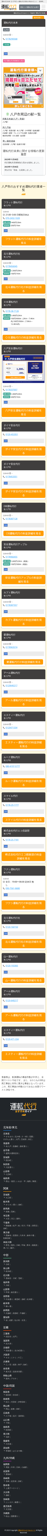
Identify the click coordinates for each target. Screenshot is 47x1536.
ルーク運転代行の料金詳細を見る (23, 783)
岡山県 (6, 1405)
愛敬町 (8, 1474)
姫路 (14, 1364)
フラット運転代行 (13, 202)
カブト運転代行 (12, 592)
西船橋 (8, 1225)
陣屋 (34, 1181)
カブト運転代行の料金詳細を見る (23, 622)
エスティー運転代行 (14, 715)
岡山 (7, 1409)
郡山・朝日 (10, 1181)
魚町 (25, 1364)
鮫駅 (10, 133)
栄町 (5, 1228)
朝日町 (8, 1395)
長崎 (7, 1481)
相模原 (34, 1245)
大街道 (8, 1444)
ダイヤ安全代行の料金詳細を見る (23, 451)
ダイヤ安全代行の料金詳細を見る (23, 493)
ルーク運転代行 (12, 757)
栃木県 (6, 1201)
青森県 (32, 13)
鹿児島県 (7, 1506)
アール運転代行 (12, 672)
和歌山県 (7, 1375)
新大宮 (8, 1371)
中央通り (9, 1299)
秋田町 (8, 1430)
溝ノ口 (6, 1248)
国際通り (14, 1516)
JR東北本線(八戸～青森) (14, 118)
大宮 (7, 1218)
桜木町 (8, 1271)
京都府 (6, 1347)
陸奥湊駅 (36, 130)
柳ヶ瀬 (8, 1306)
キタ (7, 1357)
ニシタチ (9, 1502)
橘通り (17, 1502)
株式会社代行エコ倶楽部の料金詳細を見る (23, 856)
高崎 (13, 1211)
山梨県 (6, 1289)
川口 (13, 1218)
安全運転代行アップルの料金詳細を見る (23, 579)
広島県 (6, 1412)
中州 (13, 1467)
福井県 (6, 1282)
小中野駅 (28, 130)
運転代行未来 (11, 22)
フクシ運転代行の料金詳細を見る (23, 905)
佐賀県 (6, 1471)
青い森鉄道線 (9, 140)
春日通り (14, 1292)
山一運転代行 (11, 956)
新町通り (23, 1146)
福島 (29, 1181)
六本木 (22, 1235)
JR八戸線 (7, 127)
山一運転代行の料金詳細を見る (23, 980)
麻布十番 (30, 1235)
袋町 (23, 1299)
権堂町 (17, 1299)
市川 (23, 1225)
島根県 (6, 1398)
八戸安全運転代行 (13, 348)
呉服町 (8, 1313)
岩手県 (6, 1150)
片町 (7, 1285)
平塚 (23, 1245)
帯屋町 (8, 1451)
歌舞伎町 (7, 1238)
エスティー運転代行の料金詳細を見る (23, 744)
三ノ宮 (8, 1364)
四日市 (8, 1336)
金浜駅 (22, 135)
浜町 (20, 1481)
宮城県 (6, 1157)
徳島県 (6, 1426)
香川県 (6, 1433)
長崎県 (6, 1478)
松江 (7, 1402)
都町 (7, 1495)
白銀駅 (5, 133)
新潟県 (6, 1261)
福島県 (6, 1178)
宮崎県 (6, 1499)
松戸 (14, 1225)
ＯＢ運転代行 (11, 301)
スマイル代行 (11, 795)
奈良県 (6, 1368)
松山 (7, 1516)
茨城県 (6, 1194)
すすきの (9, 1136)
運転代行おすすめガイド (21, 13)
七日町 (8, 1174)
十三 (20, 1357)
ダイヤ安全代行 (12, 464)
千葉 (28, 1225)
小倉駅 (24, 1467)
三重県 (6, 1333)
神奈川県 (7, 1242)
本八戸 (8, 1146)
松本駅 (29, 1299)
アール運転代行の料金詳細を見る (23, 702)
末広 (30, 1139)
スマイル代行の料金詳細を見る (23, 820)
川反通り (9, 1167)
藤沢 (12, 1248)
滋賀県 (6, 1340)
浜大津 (8, 1343)
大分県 (6, 1492)
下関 (7, 1423)
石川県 (6, 1275)
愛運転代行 (9, 634)
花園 (31, 1136)
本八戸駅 (20, 130)
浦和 (18, 1218)
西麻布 (8, 1235)
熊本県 (6, 1485)
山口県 (6, 1419)
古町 (7, 1264)
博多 (7, 1467)
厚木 (28, 1245)
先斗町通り (19, 1350)
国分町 (8, 1160)
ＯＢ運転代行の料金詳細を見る (23, 337)
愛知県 (6, 1317)
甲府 (7, 1292)
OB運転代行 (10, 506)
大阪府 (6, 1354)
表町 (18, 1409)
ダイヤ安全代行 (12, 425)
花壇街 (15, 1235)
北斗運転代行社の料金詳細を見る (23, 289)
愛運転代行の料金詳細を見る (23, 662)
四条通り (9, 1350)
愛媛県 (6, 1440)
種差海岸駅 (7, 135)
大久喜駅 (15, 135)
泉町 (20, 1204)
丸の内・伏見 (19, 1320)
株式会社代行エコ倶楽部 (17, 830)
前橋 (7, 1211)
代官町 (13, 1402)
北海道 (6, 1133)
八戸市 (6, 30)
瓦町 (7, 1437)
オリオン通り (11, 1204)
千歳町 (22, 1313)
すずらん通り (8, 1139)
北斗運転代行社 (12, 253)
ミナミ (13, 1357)
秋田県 (6, 1164)
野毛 (7, 1245)
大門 (17, 1139)
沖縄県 (6, 1513)
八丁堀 (8, 1416)
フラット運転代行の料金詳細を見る (23, 241)
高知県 (6, 1447)
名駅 (11, 1320)
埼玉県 (6, 1215)
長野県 (6, 1296)
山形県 (6, 1171)
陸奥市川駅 (21, 144)
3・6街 (25, 1136)
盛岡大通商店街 (12, 1153)
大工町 (8, 1197)
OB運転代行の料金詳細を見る (23, 533)
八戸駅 (5, 122)
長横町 (15, 1146)
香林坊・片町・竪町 (14, 1278)
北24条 (17, 1136)
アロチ (13, 1378)
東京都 (6, 1232)
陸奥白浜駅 (32, 133)
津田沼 (34, 1225)
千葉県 (6, 1222)
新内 (7, 1378)
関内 (13, 1245)
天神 (18, 1467)
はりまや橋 (17, 1451)
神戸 (20, 1364)
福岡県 (6, 1464)
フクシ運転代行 (12, 869)
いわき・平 (21, 1181)
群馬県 (6, 1208)
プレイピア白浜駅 (20, 133)
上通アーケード (12, 1488)
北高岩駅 (6, 144)
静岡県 (6, 1310)
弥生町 (15, 1395)
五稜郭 (24, 1139)
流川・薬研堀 (18, 1416)
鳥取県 (6, 1391)
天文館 (8, 1509)
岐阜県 (6, 1303)
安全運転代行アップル (15, 544)
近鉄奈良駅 (17, 1371)
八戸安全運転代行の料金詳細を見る (23, 412)
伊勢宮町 (21, 1402)
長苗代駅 (12, 130)
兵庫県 (6, 1361)
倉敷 (13, 1409)
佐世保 (13, 1481)
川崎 (18, 1245)
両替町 (15, 1313)
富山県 (6, 1268)
